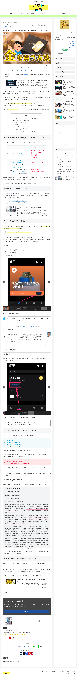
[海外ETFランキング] (15, 637)
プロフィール (65, 30)
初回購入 (17, 124)
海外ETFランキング (14, 640)
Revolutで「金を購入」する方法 (21, 122)
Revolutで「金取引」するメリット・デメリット (24, 128)
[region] (27, 284)
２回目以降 (17, 126)
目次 (25, 115)
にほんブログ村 (38, 639)
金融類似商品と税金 (22, 338)
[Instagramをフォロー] (26, 653)
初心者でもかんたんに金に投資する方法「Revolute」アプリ (27, 118)
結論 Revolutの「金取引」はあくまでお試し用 (24, 131)
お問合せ (73, 671)
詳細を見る (26, 611)
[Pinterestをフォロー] (32, 653)
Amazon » (72, 43)
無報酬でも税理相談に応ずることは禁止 (27, 326)
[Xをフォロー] (24, 653)
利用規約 (6, 27)
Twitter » (73, 41)
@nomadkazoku (25, 70)
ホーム (42, 671)
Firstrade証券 (26, 74)
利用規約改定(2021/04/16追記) (21, 129)
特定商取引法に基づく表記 (56, 671)
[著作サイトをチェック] (21, 653)
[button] (4, 282)
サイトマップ (46, 671)
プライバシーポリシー (66, 671)
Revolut (19, 105)
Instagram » (72, 47)
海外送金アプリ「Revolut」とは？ (21, 120)
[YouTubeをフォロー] (29, 653)
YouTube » (72, 45)
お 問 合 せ (65, 49)
